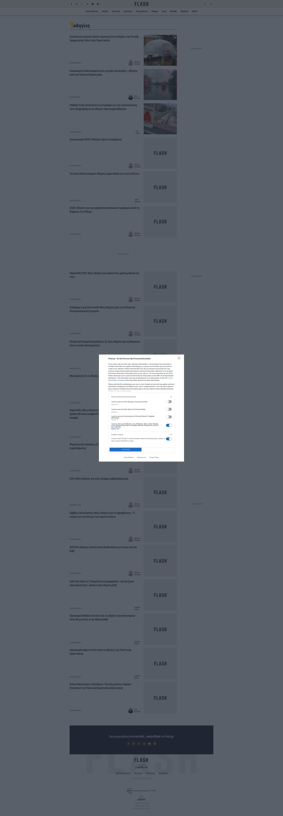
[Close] (180, 359)
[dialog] (141, 408)
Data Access (141, 457)
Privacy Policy (154, 457)
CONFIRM (125, 449)
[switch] (169, 401)
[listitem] (141, 397)
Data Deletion (129, 457)
